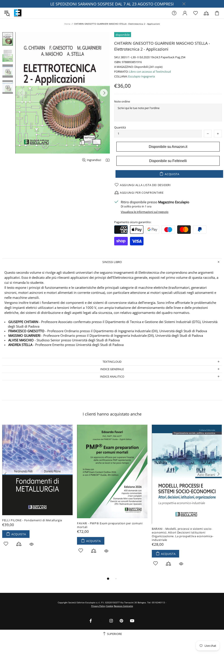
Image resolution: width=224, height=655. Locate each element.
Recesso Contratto (123, 605)
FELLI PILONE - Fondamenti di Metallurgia (32, 520)
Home (67, 23)
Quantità (120, 127)
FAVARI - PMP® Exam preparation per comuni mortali (110, 525)
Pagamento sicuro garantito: (132, 222)
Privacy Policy (98, 605)
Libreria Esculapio (17, 13)
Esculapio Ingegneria (141, 76)
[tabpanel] (37, 490)
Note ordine (122, 101)
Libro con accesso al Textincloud (150, 72)
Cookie (109, 605)
